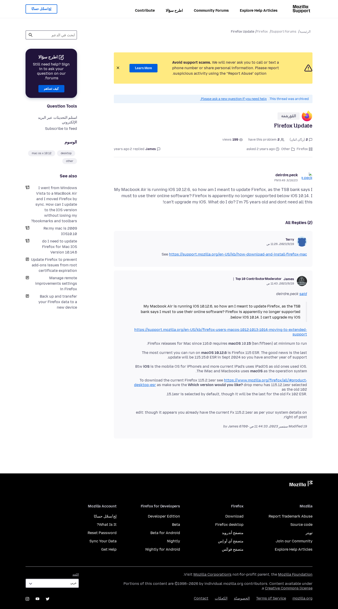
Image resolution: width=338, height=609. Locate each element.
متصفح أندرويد (232, 533)
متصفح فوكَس (232, 549)
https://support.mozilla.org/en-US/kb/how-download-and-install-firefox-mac (238, 254)
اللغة (75, 575)
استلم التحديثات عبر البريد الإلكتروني (57, 119)
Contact (201, 598)
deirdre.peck (286, 175)
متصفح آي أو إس (230, 541)
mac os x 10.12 (42, 153)
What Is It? (107, 524)
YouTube (37, 599)
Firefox (262, 32)
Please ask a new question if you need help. (233, 99)
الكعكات (221, 598)
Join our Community (294, 541)
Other (285, 149)
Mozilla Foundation (295, 574)
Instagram (27, 599)
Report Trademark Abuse (290, 516)
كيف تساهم (51, 89)
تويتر (309, 533)
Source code (301, 524)
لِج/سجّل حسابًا (41, 9)
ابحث (30, 35)
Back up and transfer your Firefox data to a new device (57, 302)
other (69, 161)
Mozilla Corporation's (212, 574)
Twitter (47, 599)
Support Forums (283, 32)
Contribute (145, 10)
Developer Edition (164, 516)
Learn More (143, 68)
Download (234, 516)
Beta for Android (165, 533)
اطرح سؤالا (174, 10)
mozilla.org (302, 598)
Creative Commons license (288, 588)
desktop (66, 153)
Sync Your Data (103, 541)
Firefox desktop (229, 524)
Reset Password (102, 533)
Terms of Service (271, 598)
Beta (176, 524)
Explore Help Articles (259, 10)
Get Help (109, 549)
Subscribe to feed (61, 128)
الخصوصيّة (242, 598)
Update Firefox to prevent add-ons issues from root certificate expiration (54, 265)
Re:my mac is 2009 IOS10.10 (60, 231)
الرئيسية (305, 32)
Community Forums (211, 10)
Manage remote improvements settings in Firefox (56, 283)
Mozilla (300, 484)
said (303, 294)
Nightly (173, 541)
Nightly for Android (162, 549)
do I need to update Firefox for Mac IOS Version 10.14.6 (59, 246)
